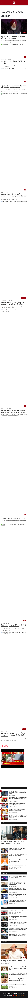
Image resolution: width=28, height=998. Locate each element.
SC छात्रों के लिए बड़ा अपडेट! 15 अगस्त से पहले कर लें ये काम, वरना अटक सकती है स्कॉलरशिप (18, 855)
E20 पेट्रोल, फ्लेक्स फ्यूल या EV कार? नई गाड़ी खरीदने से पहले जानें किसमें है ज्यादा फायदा (17, 917)
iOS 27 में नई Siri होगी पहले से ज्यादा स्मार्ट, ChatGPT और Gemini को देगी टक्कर (17, 877)
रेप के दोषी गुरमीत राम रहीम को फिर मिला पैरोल (13, 519)
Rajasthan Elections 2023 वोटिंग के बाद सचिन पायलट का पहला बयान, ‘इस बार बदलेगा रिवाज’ (13, 412)
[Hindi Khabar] (14, 2)
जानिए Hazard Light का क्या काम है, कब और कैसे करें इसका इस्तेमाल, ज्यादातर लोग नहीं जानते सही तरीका (18, 929)
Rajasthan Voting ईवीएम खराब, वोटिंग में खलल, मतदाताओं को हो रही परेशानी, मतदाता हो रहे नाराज (14, 195)
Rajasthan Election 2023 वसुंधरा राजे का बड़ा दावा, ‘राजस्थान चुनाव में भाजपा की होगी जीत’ (12, 303)
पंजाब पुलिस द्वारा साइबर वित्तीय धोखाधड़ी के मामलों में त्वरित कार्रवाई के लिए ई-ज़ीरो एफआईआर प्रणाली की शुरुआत (17, 792)
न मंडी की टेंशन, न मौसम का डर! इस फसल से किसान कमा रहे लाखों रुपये (17, 985)
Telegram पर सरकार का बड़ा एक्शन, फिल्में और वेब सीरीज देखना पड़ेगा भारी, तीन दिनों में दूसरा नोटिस (17, 901)
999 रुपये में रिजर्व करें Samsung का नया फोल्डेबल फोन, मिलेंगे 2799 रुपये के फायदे (17, 895)
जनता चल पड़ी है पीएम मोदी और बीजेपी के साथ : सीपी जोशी (13, 62)
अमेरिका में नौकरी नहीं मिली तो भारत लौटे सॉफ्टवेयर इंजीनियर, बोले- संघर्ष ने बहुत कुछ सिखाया (12, 842)
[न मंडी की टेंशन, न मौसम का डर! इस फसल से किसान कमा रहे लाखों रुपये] (4, 986)
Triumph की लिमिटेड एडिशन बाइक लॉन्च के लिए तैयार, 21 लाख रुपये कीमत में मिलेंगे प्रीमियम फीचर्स (18, 923)
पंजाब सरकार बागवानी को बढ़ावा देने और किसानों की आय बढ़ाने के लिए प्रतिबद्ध (13, 961)
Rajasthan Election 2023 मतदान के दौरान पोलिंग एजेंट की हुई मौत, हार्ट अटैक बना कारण (13, 87)
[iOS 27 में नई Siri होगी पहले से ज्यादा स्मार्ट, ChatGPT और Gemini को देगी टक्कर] (4, 878)
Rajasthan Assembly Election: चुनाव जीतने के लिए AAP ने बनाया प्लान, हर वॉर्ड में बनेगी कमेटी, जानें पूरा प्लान (13, 735)
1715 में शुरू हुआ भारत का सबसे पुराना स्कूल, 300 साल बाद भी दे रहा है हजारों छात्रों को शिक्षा (17, 866)
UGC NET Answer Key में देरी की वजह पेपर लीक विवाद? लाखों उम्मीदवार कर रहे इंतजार (17, 849)
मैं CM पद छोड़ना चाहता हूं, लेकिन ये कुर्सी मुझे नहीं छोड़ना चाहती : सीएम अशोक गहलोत (13, 626)
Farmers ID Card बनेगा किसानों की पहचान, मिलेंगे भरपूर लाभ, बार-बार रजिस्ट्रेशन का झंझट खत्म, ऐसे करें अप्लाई (18, 974)
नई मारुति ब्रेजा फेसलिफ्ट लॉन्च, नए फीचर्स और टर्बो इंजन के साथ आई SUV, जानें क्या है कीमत (18, 911)
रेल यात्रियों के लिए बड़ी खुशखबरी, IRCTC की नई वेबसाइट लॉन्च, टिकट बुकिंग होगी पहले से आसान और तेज (17, 890)
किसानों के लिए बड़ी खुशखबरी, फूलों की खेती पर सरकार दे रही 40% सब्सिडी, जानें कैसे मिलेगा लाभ (18, 979)
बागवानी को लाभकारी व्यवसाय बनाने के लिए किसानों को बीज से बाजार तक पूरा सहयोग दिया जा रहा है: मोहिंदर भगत (18, 968)
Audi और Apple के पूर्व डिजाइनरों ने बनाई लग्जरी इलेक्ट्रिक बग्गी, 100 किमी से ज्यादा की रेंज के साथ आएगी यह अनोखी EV (17, 883)
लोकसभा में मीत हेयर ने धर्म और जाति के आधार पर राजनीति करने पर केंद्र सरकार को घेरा (17, 810)
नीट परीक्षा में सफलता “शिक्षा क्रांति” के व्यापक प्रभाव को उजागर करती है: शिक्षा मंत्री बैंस (18, 860)
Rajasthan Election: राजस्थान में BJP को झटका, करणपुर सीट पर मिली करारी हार (13, 38)
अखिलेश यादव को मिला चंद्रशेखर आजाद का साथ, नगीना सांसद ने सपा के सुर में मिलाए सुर (17, 804)
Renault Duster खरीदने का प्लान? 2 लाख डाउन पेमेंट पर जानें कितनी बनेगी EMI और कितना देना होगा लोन (17, 935)
